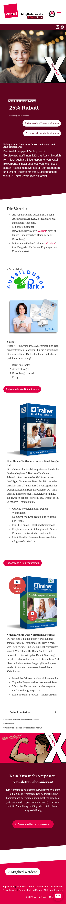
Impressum (9, 886)
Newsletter (57, 886)
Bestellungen (9, 890)
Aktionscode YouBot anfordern (42, 133)
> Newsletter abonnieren (33, 824)
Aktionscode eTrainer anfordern (42, 123)
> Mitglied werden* (23, 872)
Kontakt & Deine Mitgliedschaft (33, 886)
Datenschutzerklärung (30, 890)
